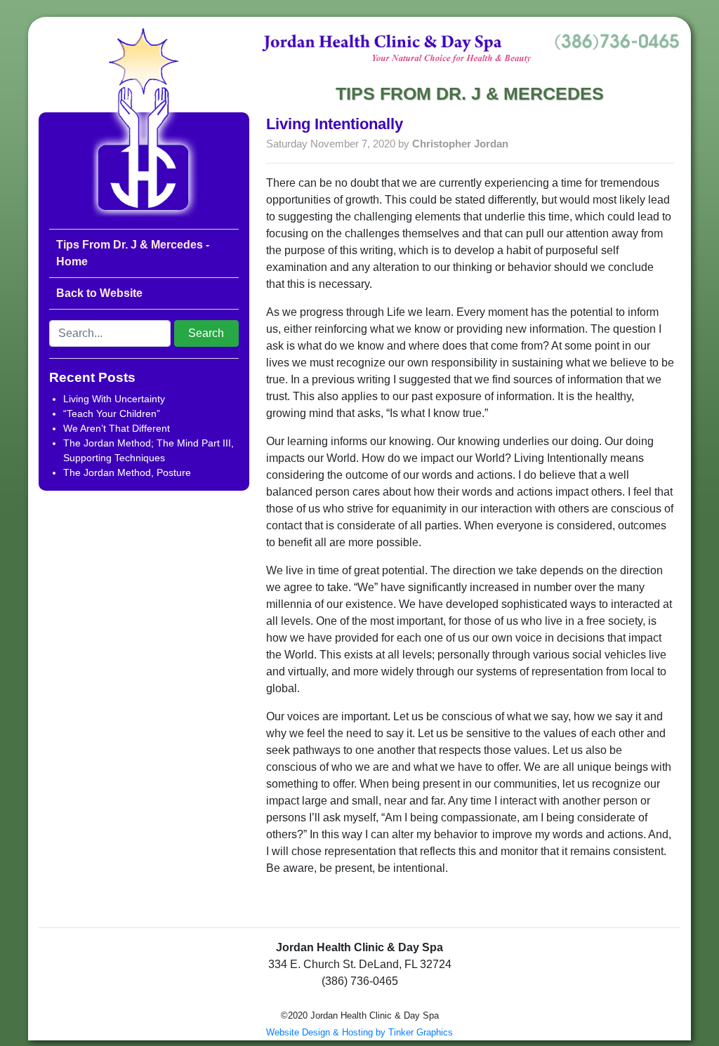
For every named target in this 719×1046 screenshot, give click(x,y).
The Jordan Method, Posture (127, 472)
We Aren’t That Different (116, 428)
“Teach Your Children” (111, 413)
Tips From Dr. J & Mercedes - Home (132, 253)
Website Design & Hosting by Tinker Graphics (359, 1032)
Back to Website (99, 293)
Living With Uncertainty (114, 398)
